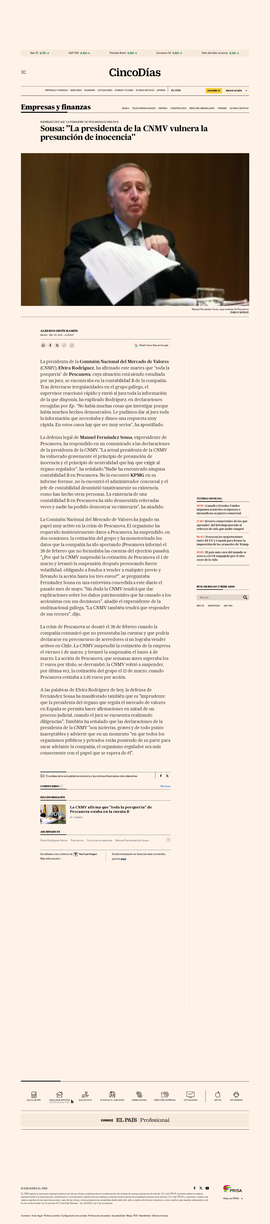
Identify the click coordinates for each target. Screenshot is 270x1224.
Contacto (25, 1216)
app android (236, 1100)
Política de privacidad (99, 1216)
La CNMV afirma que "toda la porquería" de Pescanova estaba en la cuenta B (111, 810)
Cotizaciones (105, 90)
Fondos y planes (124, 90)
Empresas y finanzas (56, 90)
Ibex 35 (34, 53)
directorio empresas (165, 1100)
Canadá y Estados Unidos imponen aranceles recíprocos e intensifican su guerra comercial (219, 509)
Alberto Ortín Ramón (59, 331)
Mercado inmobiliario (201, 108)
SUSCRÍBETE (213, 90)
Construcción (178, 108)
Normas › (165, 786)
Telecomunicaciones (144, 108)
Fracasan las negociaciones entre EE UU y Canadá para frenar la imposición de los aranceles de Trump (223, 540)
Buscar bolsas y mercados (216, 586)
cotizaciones (190, 1100)
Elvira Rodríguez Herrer (54, 840)
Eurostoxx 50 (164, 53)
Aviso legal (36, 1216)
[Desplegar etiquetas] (168, 840)
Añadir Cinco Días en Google (153, 345)
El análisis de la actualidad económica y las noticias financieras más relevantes (91, 776)
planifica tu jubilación (112, 1100)
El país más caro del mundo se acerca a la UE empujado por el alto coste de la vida (221, 556)
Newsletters (145, 1216)
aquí (123, 858)
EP (71, 817)
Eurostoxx (214, 606)
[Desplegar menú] (23, 72)
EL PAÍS (174, 89)
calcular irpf (34, 1100)
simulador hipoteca (59, 1100)
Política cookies (52, 1216)
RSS (135, 1216)
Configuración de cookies (74, 1216)
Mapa (129, 1216)
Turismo (222, 108)
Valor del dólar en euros (215, 53)
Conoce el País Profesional (135, 1120)
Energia (163, 108)
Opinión (161, 90)
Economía (89, 90)
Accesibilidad (118, 1216)
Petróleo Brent (118, 53)
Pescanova (77, 840)
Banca (125, 108)
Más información (50, 858)
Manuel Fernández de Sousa (132, 840)
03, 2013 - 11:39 (61, 335)
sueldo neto (85, 1100)
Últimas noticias (145, 90)
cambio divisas (139, 1100)
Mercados (76, 90)
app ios (217, 1100)
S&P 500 (74, 53)
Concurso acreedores (99, 840)
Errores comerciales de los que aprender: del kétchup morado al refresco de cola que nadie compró (222, 524)
